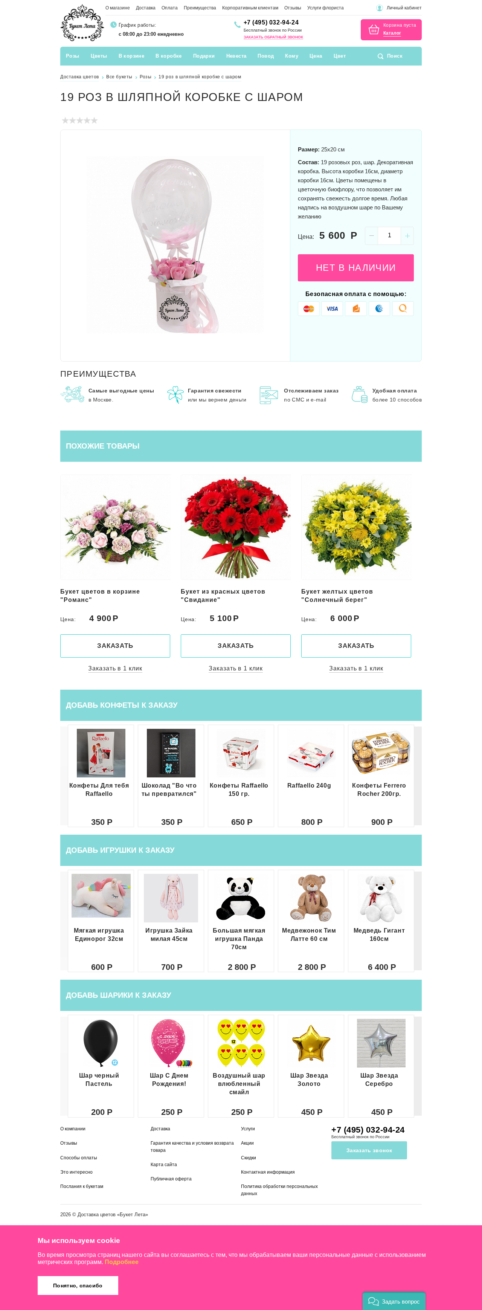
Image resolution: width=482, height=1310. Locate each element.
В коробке (169, 56)
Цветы (99, 56)
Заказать (115, 645)
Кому (291, 56)
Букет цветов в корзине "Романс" (100, 595)
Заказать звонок (369, 1150)
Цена (316, 56)
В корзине (132, 56)
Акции (247, 1143)
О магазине (117, 8)
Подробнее (122, 1262)
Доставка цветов (97, 1214)
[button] (418, 776)
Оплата (170, 8)
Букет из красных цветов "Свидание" (223, 595)
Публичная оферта (171, 1179)
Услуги (248, 1128)
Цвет (340, 56)
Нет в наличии (356, 268)
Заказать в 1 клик (115, 668)
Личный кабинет (404, 8)
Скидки (248, 1157)
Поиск (395, 56)
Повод (266, 56)
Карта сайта (164, 1164)
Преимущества (200, 8)
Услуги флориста (325, 8)
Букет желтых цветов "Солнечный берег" (337, 595)
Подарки (204, 56)
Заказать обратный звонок (273, 37)
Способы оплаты (78, 1157)
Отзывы (292, 8)
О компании (72, 1128)
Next (275, 244)
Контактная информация (268, 1172)
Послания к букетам (81, 1186)
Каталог (392, 33)
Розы (72, 56)
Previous (75, 244)
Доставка (146, 8)
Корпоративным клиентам (250, 8)
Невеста (236, 56)
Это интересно (76, 1172)
